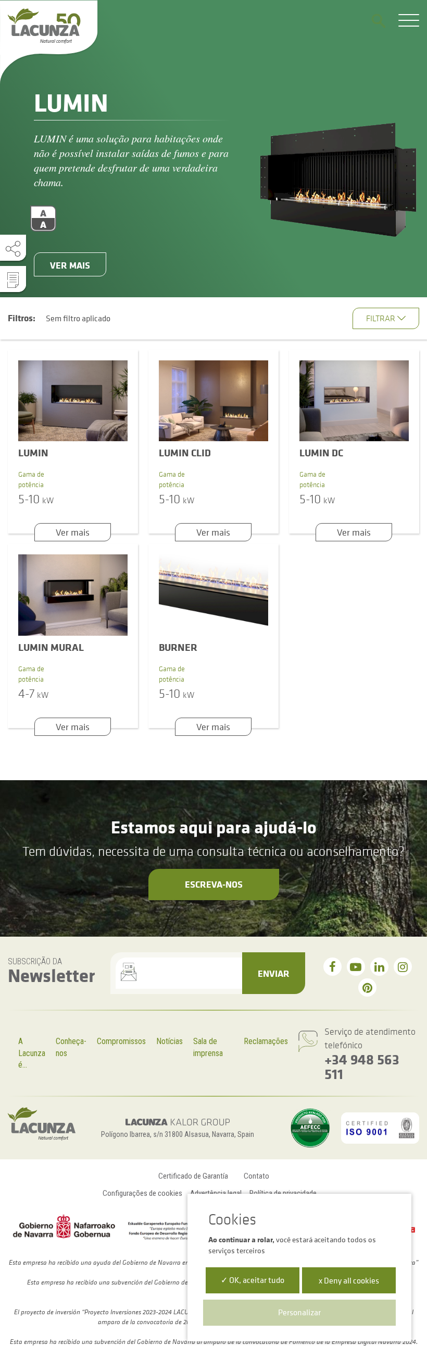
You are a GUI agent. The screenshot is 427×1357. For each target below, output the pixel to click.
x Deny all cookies (349, 1280)
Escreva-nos (214, 884)
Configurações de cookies (142, 1193)
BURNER (178, 647)
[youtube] (356, 967)
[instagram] (403, 967)
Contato (256, 1176)
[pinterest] (367, 987)
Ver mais (70, 265)
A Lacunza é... (31, 1053)
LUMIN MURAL (51, 647)
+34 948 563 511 (361, 1066)
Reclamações (266, 1041)
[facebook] (332, 967)
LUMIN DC (321, 452)
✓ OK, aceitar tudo (252, 1280)
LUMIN (33, 452)
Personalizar (299, 1312)
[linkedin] (379, 967)
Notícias (169, 1041)
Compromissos (121, 1041)
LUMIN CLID (185, 452)
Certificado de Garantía (193, 1176)
